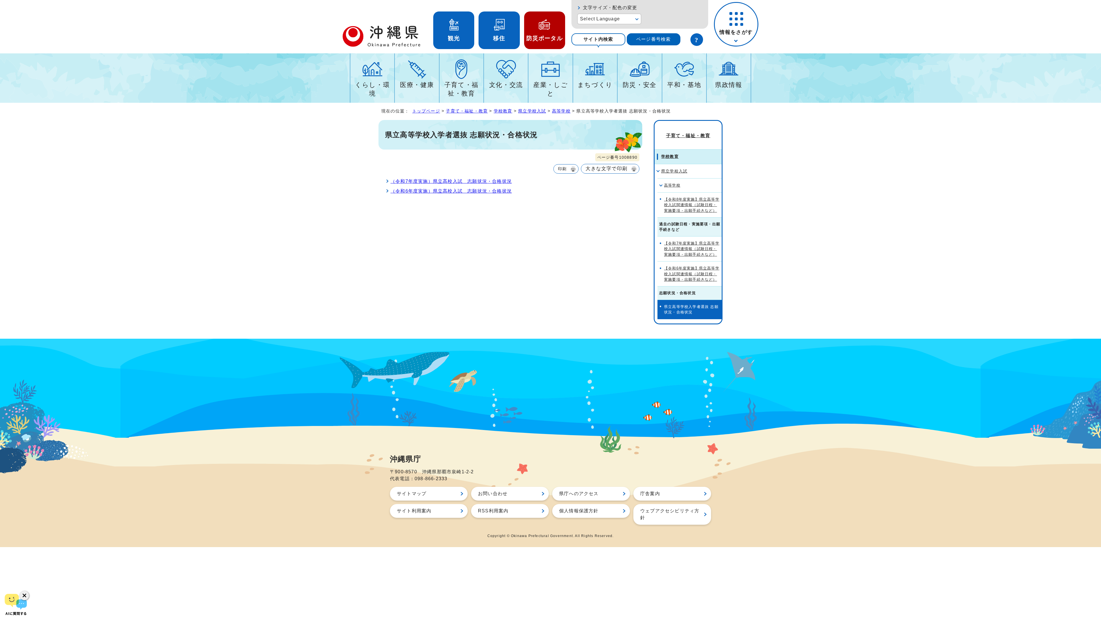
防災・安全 (640, 84)
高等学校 (561, 110)
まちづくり (595, 84)
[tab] (598, 39)
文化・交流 (506, 84)
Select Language (600, 18)
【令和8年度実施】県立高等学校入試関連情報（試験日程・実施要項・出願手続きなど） (691, 205)
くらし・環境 (372, 89)
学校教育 (503, 110)
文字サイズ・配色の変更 (610, 7)
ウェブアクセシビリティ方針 (669, 514)
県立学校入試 (532, 110)
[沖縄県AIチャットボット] (16, 604)
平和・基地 (684, 84)
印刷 (562, 168)
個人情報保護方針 (579, 510)
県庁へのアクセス (579, 493)
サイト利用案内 (414, 510)
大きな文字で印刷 (606, 168)
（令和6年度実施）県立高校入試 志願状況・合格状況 (451, 191)
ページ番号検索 (653, 39)
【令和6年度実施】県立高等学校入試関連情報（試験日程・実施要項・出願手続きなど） (691, 274)
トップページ (426, 110)
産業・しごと (550, 89)
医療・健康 (417, 84)
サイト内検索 (598, 39)
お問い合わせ (492, 493)
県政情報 (728, 84)
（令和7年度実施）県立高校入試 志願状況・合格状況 (451, 181)
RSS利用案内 (493, 510)
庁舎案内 (650, 493)
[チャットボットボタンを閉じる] (24, 595)
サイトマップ (411, 493)
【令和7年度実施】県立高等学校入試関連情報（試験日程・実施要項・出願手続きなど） (691, 249)
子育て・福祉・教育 (461, 89)
